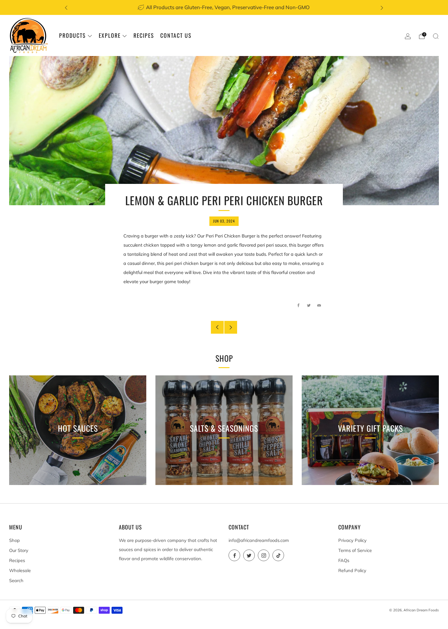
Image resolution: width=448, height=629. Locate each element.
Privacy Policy (352, 540)
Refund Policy (352, 570)
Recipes (143, 35)
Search (16, 580)
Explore (110, 35)
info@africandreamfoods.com (259, 540)
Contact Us (176, 35)
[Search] (436, 36)
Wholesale (20, 570)
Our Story (18, 550)
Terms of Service (355, 550)
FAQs (343, 560)
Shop (14, 540)
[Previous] (66, 7)
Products (72, 35)
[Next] (382, 7)
